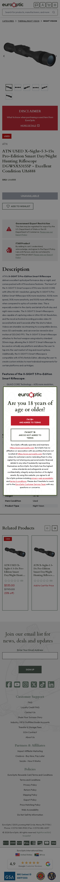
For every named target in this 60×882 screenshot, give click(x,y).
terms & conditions (18, 481)
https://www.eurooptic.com (22, 448)
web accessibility (45, 478)
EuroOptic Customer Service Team (30, 484)
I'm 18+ (30, 421)
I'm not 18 (30, 435)
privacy (34, 478)
